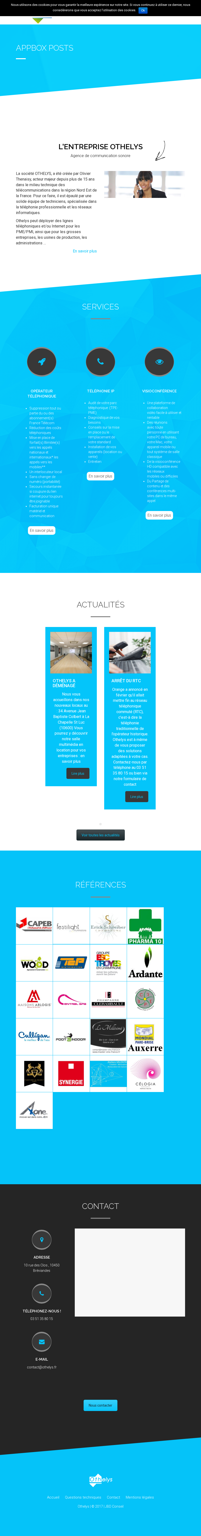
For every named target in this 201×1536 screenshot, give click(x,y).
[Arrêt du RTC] (130, 652)
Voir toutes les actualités (101, 835)
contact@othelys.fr (42, 1367)
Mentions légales (140, 1497)
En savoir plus (85, 251)
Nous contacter (100, 1405)
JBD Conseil (114, 1506)
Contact (113, 1497)
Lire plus (78, 773)
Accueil (53, 1497)
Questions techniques (83, 1497)
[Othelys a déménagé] (71, 652)
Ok (143, 10)
